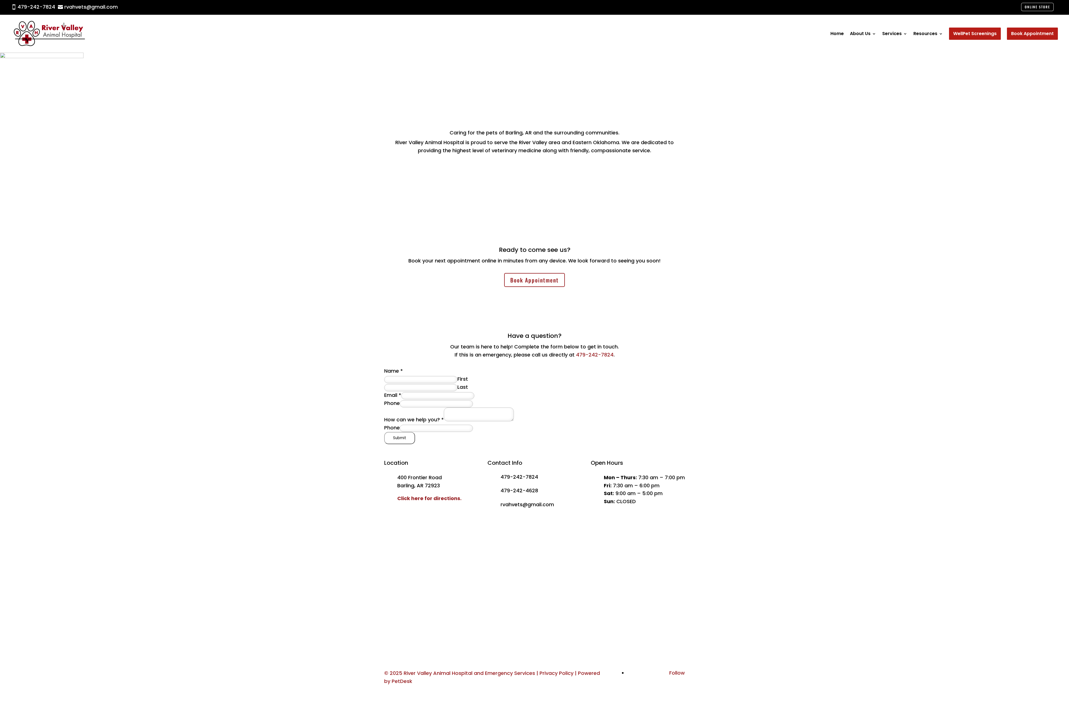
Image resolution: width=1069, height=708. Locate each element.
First (462, 378)
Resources (925, 33)
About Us (860, 33)
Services (892, 33)
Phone (392, 403)
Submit (399, 438)
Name (393, 370)
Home (837, 33)
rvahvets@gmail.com (527, 504)
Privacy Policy (556, 673)
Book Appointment (534, 280)
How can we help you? (414, 419)
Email (392, 395)
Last (462, 387)
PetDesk (402, 681)
